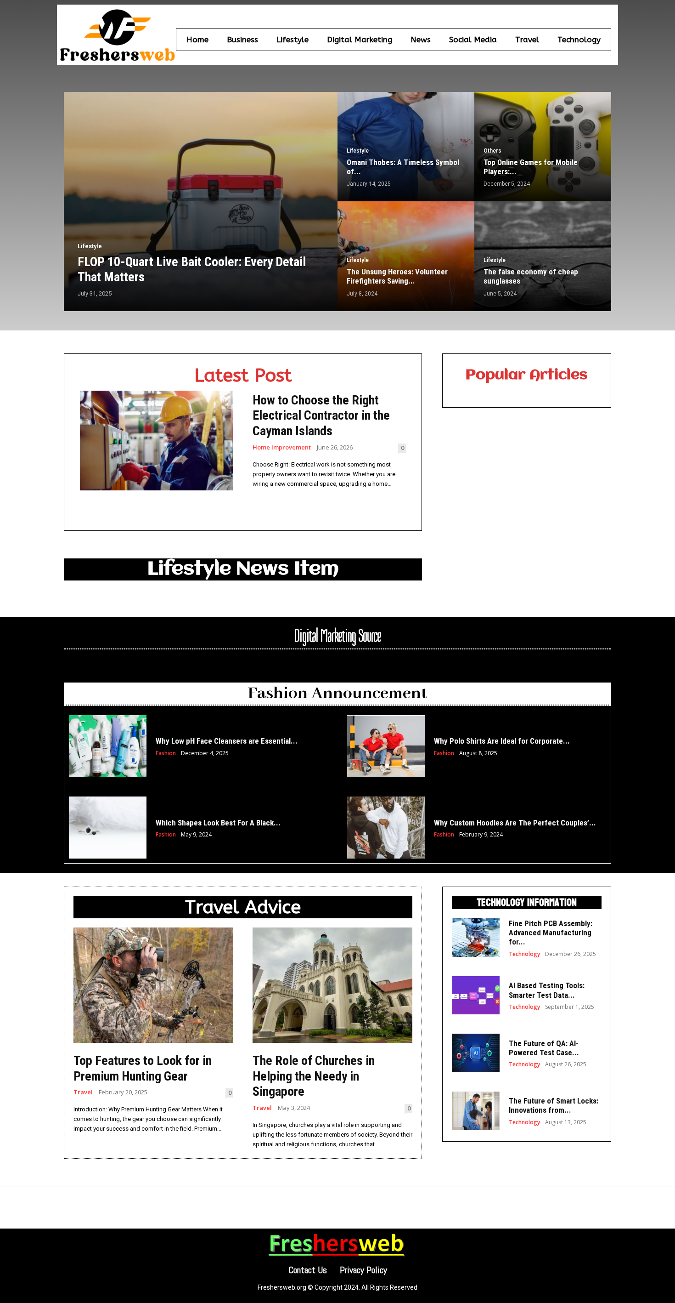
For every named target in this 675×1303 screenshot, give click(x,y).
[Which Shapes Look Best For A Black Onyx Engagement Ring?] (107, 828)
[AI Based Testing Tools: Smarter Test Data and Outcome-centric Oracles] (476, 995)
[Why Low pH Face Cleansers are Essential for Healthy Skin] (107, 746)
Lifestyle (90, 246)
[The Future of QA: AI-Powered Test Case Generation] (476, 1053)
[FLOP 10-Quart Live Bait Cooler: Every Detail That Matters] (201, 201)
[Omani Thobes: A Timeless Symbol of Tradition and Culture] (406, 146)
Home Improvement (282, 447)
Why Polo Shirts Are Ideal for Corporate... (502, 740)
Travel (83, 1092)
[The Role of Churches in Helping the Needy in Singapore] (332, 985)
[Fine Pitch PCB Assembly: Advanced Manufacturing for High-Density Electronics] (476, 937)
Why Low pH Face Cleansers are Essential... (227, 740)
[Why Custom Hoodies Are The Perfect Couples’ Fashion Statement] (386, 828)
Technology (524, 954)
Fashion (166, 753)
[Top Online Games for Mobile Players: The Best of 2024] (542, 146)
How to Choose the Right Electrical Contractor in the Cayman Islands (321, 415)
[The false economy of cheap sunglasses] (542, 256)
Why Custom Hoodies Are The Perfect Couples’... (515, 822)
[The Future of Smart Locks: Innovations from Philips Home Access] (476, 1111)
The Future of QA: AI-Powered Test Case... (544, 1048)
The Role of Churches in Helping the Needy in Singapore (314, 1076)
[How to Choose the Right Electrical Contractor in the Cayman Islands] (156, 440)
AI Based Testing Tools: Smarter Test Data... (547, 990)
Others (492, 151)
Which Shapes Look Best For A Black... (218, 822)
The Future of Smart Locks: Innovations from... (553, 1105)
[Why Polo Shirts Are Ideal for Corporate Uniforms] (386, 746)
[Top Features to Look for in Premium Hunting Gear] (153, 985)
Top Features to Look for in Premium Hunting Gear (142, 1068)
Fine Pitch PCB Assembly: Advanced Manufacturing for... (550, 933)
